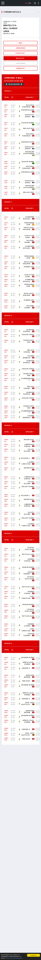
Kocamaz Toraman (28, 106)
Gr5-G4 (6, 568)
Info (20, 43)
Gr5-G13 (6, 625)
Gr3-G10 (6, 387)
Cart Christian (28, 597)
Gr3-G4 (6, 351)
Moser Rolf (29, 439)
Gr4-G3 (6, 450)
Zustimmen (33, 955)
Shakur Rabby (27, 123)
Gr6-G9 (6, 704)
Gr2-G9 (6, 268)
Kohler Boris (28, 567)
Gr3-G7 (6, 370)
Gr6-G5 (6, 681)
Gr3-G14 (6, 412)
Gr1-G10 (6, 162)
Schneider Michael (28, 218)
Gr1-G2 (6, 111)
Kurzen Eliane (27, 110)
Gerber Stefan (29, 560)
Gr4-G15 (6, 525)
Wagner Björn (27, 657)
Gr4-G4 (6, 458)
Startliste (20, 53)
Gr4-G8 (6, 483)
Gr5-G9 (6, 597)
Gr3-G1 (6, 331)
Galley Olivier (29, 450)
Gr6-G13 (6, 729)
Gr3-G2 (6, 335)
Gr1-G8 (6, 148)
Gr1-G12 (6, 173)
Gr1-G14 (6, 187)
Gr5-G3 (6, 560)
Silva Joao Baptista (28, 703)
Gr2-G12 (6, 285)
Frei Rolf (26, 681)
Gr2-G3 (6, 228)
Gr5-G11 (6, 611)
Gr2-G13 (6, 294)
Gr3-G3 (6, 341)
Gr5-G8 (6, 592)
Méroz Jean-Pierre (28, 663)
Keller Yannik (28, 486)
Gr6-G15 (6, 739)
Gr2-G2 (6, 224)
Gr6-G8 (6, 699)
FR (30, 3)
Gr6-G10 (6, 712)
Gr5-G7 (6, 588)
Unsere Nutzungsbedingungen (14, 958)
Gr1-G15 (6, 193)
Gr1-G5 (6, 129)
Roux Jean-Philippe (28, 228)
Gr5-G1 (6, 549)
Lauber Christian (28, 463)
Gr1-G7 (6, 143)
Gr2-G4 (6, 237)
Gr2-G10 (6, 276)
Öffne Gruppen (14, 84)
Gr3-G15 (6, 417)
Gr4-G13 (6, 513)
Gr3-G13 (6, 407)
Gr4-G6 (6, 469)
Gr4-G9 (6, 487)
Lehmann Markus (28, 331)
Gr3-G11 (6, 393)
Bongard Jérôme (29, 676)
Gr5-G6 (6, 579)
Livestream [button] (20, 63)
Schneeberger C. (27, 379)
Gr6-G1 (6, 658)
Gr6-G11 (6, 716)
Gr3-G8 (6, 375)
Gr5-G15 (6, 635)
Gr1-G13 (6, 182)
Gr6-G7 (6, 694)
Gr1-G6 (6, 135)
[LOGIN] (35, 3)
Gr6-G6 (6, 686)
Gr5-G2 (6, 555)
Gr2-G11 (6, 280)
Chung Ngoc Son (28, 341)
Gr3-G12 (6, 399)
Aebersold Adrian (29, 445)
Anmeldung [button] (20, 48)
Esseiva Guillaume (29, 548)
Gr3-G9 (6, 379)
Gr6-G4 (6, 676)
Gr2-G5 (6, 241)
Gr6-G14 (6, 734)
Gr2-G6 (6, 247)
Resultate (20, 58)
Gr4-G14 (6, 519)
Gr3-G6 (6, 362)
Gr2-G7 (6, 257)
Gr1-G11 (6, 167)
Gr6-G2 (6, 663)
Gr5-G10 (6, 605)
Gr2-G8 (6, 263)
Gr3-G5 (6, 357)
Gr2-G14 (6, 301)
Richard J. (25, 458)
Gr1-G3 (6, 116)
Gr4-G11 (6, 500)
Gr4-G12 (6, 505)
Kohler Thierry (28, 573)
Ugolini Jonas (28, 334)
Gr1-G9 (6, 153)
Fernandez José (29, 224)
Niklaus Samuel (29, 351)
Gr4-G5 (6, 463)
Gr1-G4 (6, 124)
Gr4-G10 (6, 495)
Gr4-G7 (6, 478)
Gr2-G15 (6, 307)
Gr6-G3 (6, 668)
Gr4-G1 (6, 440)
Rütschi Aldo (28, 554)
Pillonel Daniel (29, 241)
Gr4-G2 (6, 445)
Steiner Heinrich (28, 357)
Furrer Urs (29, 267)
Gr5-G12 (6, 617)
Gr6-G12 (6, 721)
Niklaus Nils (28, 128)
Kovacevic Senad (29, 116)
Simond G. (26, 668)
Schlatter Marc (29, 236)
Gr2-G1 (6, 218)
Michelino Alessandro (28, 153)
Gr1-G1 (6, 106)
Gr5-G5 (6, 573)
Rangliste (20, 68)
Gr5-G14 (6, 630)
